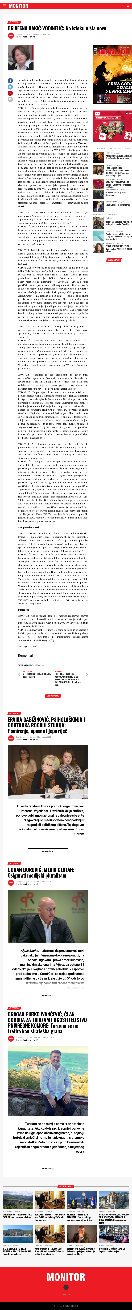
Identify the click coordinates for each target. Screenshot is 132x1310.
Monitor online (28, 37)
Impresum (66, 1294)
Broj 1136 (40, 665)
